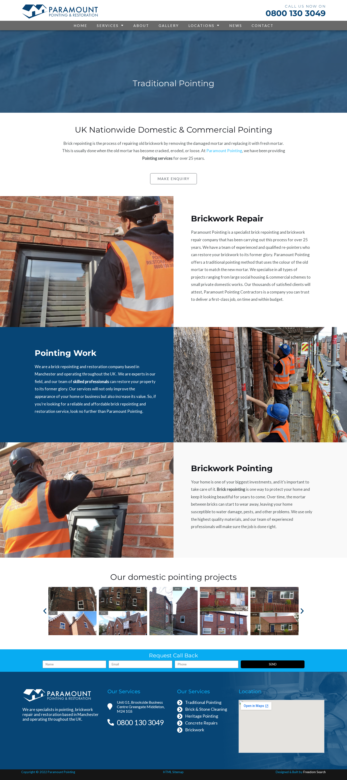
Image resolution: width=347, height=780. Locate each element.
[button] (44, 611)
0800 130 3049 (296, 13)
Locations (201, 25)
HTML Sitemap (173, 772)
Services (108, 25)
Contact (263, 25)
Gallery (169, 25)
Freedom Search (314, 772)
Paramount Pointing (224, 150)
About (141, 25)
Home (80, 25)
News (235, 25)
